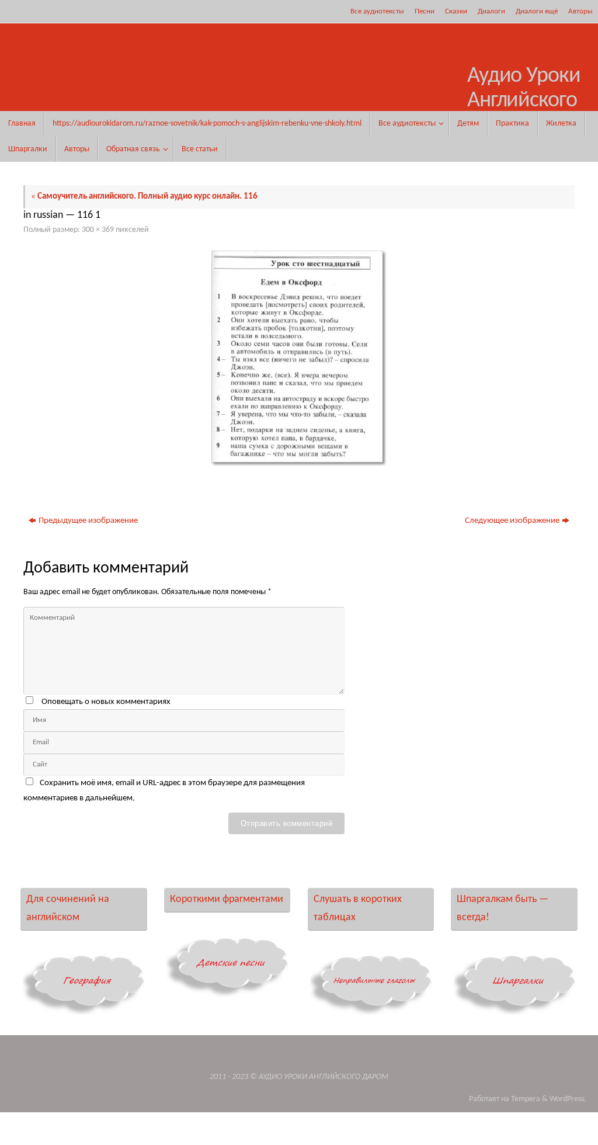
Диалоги (491, 11)
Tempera (525, 1099)
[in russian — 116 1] (299, 358)
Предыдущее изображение (88, 520)
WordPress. (568, 1099)
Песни (424, 11)
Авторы (580, 11)
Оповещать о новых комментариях (106, 702)
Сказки (456, 11)
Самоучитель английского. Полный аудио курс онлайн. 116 (144, 196)
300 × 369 (98, 230)
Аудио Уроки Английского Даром (523, 101)
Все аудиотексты (377, 11)
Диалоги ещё (537, 11)
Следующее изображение (512, 520)
